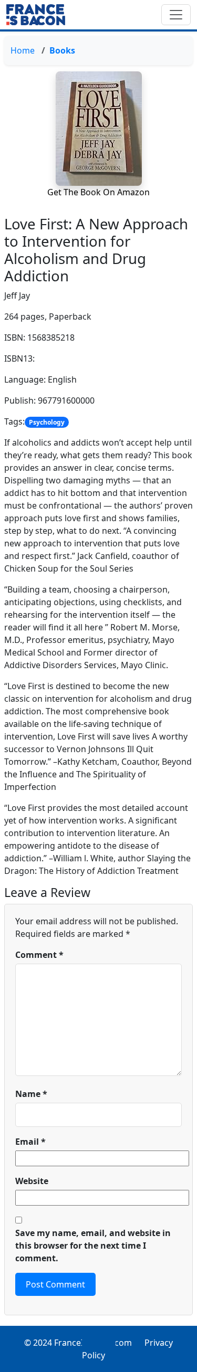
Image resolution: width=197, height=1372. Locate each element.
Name (31, 1094)
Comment (39, 955)
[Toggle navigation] (176, 14)
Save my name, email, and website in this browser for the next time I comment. (93, 1245)
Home (23, 50)
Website (31, 1181)
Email (30, 1141)
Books (62, 50)
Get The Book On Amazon (98, 192)
